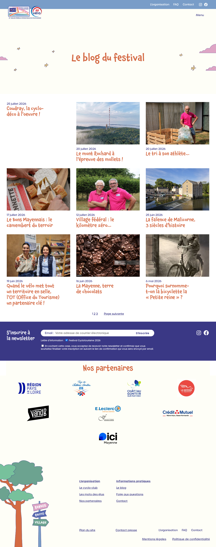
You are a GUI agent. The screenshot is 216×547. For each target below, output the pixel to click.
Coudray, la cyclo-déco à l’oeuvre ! (25, 111)
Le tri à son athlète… (168, 153)
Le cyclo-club (88, 488)
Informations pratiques (133, 481)
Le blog (121, 488)
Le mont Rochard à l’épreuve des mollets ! (99, 156)
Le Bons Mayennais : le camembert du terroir (30, 222)
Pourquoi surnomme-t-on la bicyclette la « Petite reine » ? (167, 291)
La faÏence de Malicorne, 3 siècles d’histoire (170, 222)
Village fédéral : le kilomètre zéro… (95, 222)
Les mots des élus (91, 494)
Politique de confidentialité (191, 539)
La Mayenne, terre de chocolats (95, 288)
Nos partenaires (90, 501)
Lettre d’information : (52, 340)
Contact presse (126, 530)
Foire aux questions (129, 494)
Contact (122, 501)
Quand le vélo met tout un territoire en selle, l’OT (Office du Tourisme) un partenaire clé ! (33, 294)
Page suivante (114, 314)
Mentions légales (154, 539)
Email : (49, 333)
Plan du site (87, 530)
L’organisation (89, 481)
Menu (200, 15)
